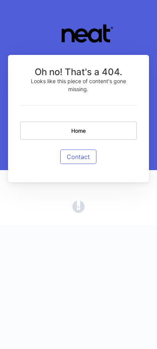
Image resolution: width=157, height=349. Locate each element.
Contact (78, 157)
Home (78, 130)
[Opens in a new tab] (78, 206)
